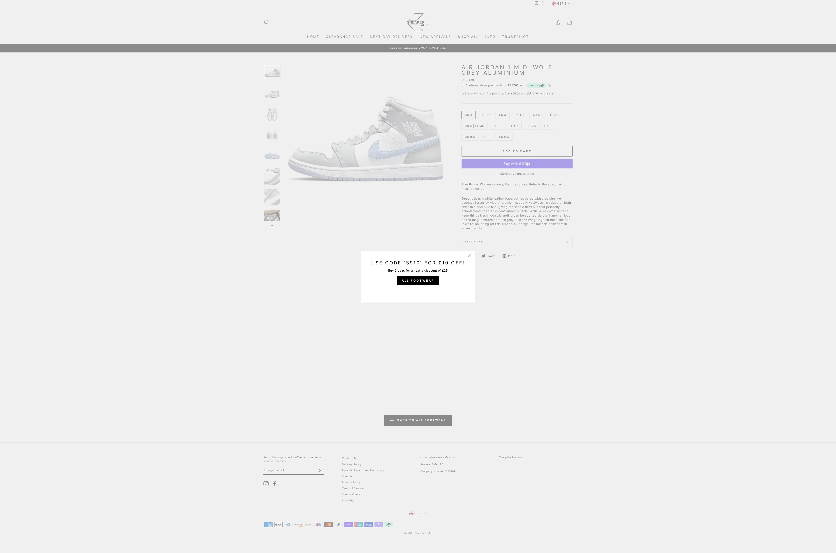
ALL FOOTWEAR (418, 280)
